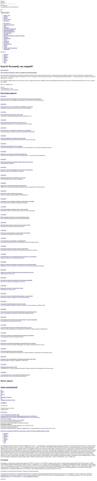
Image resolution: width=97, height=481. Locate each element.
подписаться (4, 412)
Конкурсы (6, 20)
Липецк (6, 60)
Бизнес (5, 45)
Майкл (2, 391)
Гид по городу (7, 19)
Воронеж (6, 57)
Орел (5, 61)
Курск (5, 58)
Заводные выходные (9, 24)
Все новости (7, 23)
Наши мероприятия (9, 30)
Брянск (5, 55)
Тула (5, 62)
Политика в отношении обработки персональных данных (16, 431)
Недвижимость (7, 44)
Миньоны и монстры (6, 396)
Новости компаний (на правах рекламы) (14, 35)
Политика (6, 42)
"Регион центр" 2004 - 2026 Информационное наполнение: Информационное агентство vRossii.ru (19, 415)
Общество (6, 27)
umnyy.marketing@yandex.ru (31, 476)
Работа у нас (7, 15)
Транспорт (6, 41)
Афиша (5, 18)
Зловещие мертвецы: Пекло (8, 399)
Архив (5, 46)
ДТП (5, 26)
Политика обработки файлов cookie (40, 431)
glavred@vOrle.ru (5, 476)
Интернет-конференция (10, 28)
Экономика (6, 49)
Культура (6, 37)
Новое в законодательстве (10, 48)
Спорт (5, 39)
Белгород (6, 54)
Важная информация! (9, 31)
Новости (6, 16)
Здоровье (6, 34)
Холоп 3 (3, 394)
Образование (7, 38)
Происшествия (7, 33)
